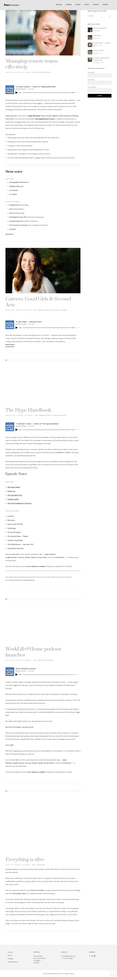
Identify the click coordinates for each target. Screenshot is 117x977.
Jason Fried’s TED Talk (15, 524)
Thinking (69, 4)
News (46, 660)
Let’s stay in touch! (98, 50)
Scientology (11, 528)
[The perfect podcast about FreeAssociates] (90, 59)
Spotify (33, 557)
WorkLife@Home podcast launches (33, 652)
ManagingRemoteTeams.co (19, 182)
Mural (12, 213)
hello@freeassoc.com (69, 956)
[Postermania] (90, 37)
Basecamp (11, 520)
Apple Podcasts (50, 554)
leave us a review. (38, 566)
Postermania (97, 35)
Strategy (64, 310)
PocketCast (60, 557)
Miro (11, 209)
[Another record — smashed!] (90, 44)
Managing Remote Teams (45, 119)
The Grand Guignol (14, 532)
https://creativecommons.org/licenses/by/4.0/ (22, 580)
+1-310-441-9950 (68, 958)
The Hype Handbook (28, 410)
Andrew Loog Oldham (15, 540)
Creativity (41, 660)
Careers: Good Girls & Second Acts (38, 302)
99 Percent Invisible (37, 890)
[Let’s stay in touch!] (90, 52)
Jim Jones (10, 516)
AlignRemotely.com (16, 186)
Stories (78, 4)
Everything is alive (25, 860)
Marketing (42, 415)
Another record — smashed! (102, 43)
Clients (86, 4)
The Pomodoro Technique (19, 225)
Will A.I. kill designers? (100, 28)
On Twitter (13, 194)
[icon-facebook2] (90, 956)
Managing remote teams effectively (31, 64)
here (17, 760)
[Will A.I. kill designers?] (90, 30)
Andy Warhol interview (15, 548)
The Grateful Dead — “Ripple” (17, 536)
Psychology (57, 310)
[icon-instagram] (95, 956)
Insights (96, 4)
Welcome (59, 4)
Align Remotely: (34, 116)
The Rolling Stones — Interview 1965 (20, 544)
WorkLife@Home (13, 962)
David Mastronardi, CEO (18, 217)
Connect (105, 4)
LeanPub (13, 229)
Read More (9, 234)
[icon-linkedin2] (92, 956)
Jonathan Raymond (16, 221)
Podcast (39, 72)
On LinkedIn (14, 190)
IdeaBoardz (14, 205)
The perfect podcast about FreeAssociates (101, 59)
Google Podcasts (11, 557)
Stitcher (27, 557)
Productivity (47, 72)
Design (39, 864)
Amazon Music (42, 557)
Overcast (21, 557)
